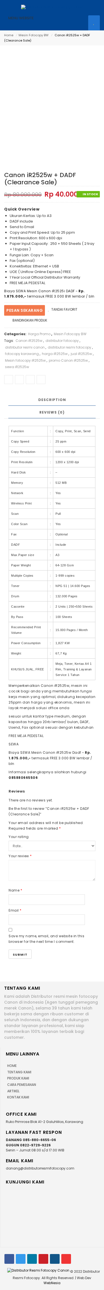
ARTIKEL (13, 1091)
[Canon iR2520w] (51, 100)
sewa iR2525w (17, 366)
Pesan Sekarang (24, 310)
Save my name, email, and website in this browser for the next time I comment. (46, 939)
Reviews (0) (52, 412)
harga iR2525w (55, 353)
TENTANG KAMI (19, 1072)
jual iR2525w (81, 353)
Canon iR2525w (29, 340)
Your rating (19, 836)
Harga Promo (39, 334)
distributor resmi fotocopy (69, 347)
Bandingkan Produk (29, 320)
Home (8, 35)
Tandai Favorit (63, 309)
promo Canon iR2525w (68, 360)
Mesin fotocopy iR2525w (25, 360)
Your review (20, 856)
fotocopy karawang (22, 353)
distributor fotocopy (62, 340)
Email (15, 910)
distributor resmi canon (25, 347)
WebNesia (52, 1283)
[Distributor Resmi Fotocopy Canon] (52, 6)
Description (52, 399)
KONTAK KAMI (18, 1097)
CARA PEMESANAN (21, 1084)
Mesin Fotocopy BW (34, 35)
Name (15, 890)
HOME (12, 1065)
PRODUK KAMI (18, 1078)
